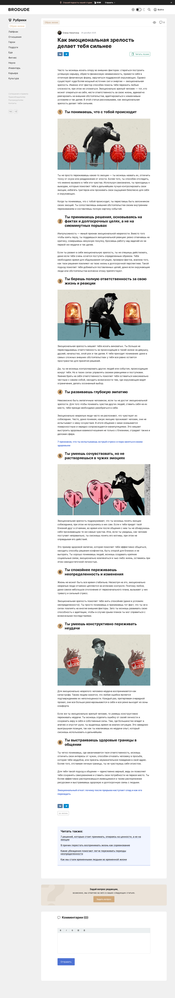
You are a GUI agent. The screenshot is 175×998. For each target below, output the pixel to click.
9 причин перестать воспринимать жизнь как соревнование (95, 845)
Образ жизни (51, 22)
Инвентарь (14, 68)
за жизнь (63, 813)
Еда (10, 52)
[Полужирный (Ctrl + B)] (60, 930)
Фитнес (12, 57)
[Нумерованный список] (84, 930)
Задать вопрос (103, 899)
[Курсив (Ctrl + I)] (66, 930)
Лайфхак (13, 31)
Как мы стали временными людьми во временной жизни (94, 859)
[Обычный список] (78, 930)
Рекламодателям (15, 100)
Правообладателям (16, 97)
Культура (13, 78)
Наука (11, 62)
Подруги (13, 47)
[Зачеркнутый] (72, 930)
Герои (11, 42)
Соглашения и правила (18, 94)
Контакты (12, 103)
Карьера (13, 73)
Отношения (14, 37)
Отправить (66, 962)
